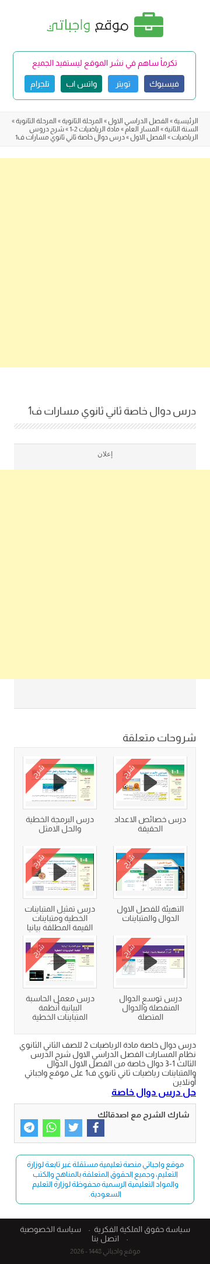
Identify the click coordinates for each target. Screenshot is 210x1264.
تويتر (123, 83)
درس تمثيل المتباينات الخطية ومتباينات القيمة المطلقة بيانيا (59, 918)
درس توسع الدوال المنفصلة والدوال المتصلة (150, 1008)
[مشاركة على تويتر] (73, 1128)
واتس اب (81, 83)
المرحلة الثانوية (82, 121)
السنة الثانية (181, 129)
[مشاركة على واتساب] (51, 1128)
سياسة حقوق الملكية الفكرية (142, 1229)
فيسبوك (164, 83)
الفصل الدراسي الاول (138, 121)
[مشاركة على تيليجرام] (29, 1128)
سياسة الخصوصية (50, 1229)
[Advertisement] (105, 262)
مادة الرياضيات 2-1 (94, 129)
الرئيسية (186, 121)
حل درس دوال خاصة (153, 1092)
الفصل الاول (148, 137)
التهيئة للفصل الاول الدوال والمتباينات (150, 913)
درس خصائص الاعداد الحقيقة (150, 824)
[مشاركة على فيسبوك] (95, 1128)
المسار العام (142, 129)
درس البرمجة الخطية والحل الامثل (60, 824)
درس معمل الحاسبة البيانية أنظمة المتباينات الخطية (60, 1008)
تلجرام (40, 83)
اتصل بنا (105, 1238)
